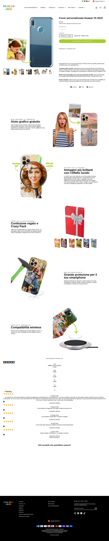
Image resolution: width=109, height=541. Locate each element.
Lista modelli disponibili (53, 505)
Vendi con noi (22, 503)
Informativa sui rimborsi (24, 516)
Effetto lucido (51, 503)
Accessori (61, 7)
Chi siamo (21, 501)
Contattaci (21, 512)
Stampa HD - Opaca (65, 35)
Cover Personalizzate (30, 7)
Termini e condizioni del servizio (26, 514)
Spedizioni (21, 510)
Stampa (61, 33)
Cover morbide (51, 501)
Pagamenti (21, 505)
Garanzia (21, 508)
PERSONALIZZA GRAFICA (82, 41)
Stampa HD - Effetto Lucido (81, 35)
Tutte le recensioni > (54, 437)
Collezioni (52, 7)
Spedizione (69, 23)
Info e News (71, 7)
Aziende (81, 7)
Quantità (62, 26)
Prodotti (42, 7)
